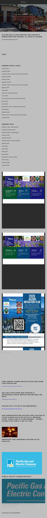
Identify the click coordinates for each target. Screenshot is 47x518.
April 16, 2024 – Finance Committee (9, 157)
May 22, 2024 (5, 151)
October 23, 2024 (6, 135)
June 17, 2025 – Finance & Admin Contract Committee (13, 98)
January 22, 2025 (5, 117)
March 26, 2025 (5, 109)
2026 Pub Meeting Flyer (7, 352)
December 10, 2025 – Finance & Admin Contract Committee (15, 74)
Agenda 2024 (8, 124)
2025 (4, 54)
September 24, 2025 (6, 82)
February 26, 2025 (6, 112)
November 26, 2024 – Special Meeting (10, 132)
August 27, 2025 (5, 87)
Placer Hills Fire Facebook (11, 512)
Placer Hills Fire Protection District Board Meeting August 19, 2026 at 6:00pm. (22, 36)
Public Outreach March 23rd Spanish (9, 230)
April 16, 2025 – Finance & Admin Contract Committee (13, 106)
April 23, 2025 (5, 103)
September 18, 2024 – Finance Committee (11, 140)
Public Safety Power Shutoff (16, 476)
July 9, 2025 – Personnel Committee (9, 93)
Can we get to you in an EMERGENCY (19, 406)
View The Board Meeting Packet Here (10, 39)
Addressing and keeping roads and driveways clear (12, 408)
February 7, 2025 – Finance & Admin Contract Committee (14, 114)
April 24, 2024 (5, 154)
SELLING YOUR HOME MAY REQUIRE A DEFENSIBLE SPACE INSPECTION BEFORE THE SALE (22, 394)
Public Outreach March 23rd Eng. (8, 291)
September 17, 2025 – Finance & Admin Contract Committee (15, 84)
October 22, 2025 (6, 79)
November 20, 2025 (6, 76)
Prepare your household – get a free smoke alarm (12, 386)
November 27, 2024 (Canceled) (8, 129)
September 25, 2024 (6, 137)
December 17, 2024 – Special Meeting (10, 127)
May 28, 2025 (5, 101)
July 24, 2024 (5, 146)
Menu (24, 2)
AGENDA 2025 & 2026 (11, 66)
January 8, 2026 (5, 68)
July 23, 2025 (5, 90)
